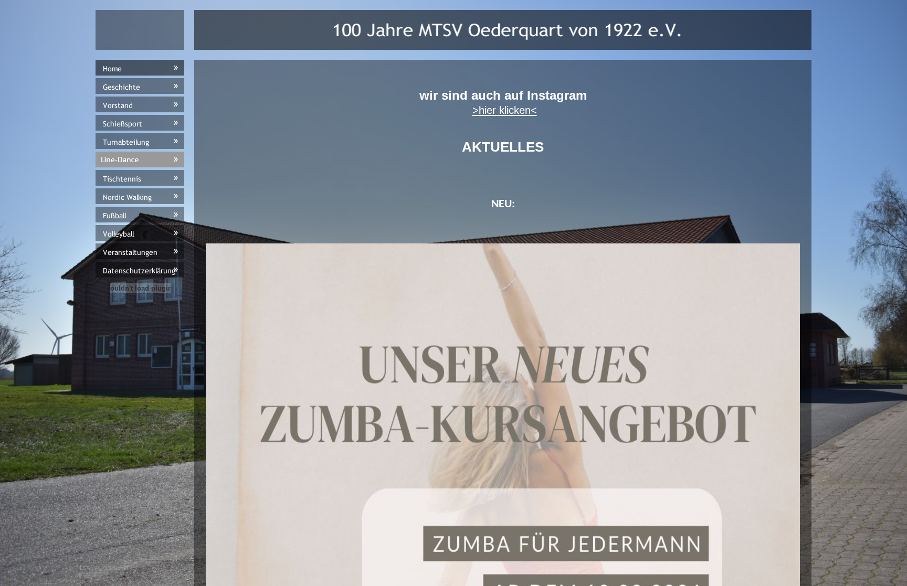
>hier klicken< (504, 110)
